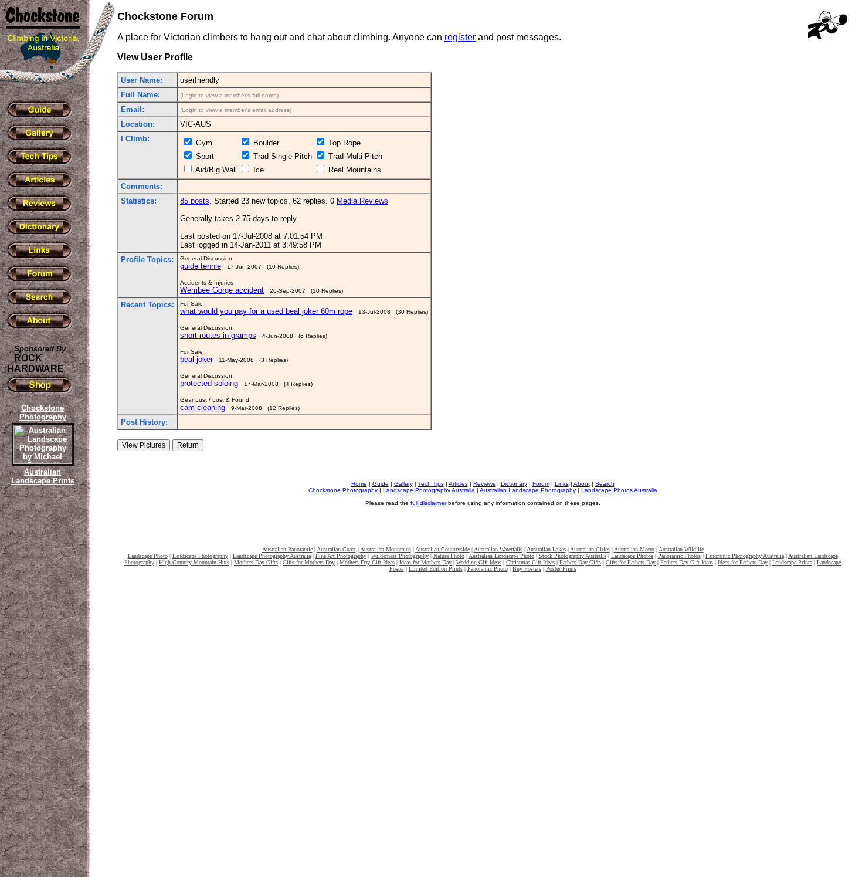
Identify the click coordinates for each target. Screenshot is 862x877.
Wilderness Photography (400, 556)
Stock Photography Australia (572, 556)
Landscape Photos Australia (619, 490)
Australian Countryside (442, 549)
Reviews (484, 483)
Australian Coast (336, 549)
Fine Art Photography (340, 556)
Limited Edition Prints (436, 569)
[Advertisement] (41, 689)
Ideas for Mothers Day (425, 562)
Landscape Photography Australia (429, 490)
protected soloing (209, 383)
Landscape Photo (148, 556)
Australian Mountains (385, 549)
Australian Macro (634, 549)
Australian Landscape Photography (528, 490)
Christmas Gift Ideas (530, 562)
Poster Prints (561, 569)
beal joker (196, 359)
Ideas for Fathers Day (743, 562)
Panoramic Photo (487, 569)
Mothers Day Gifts (256, 562)
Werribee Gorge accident (222, 290)
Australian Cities (590, 549)
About (581, 483)
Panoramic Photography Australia (744, 556)
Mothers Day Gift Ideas (367, 562)
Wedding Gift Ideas (478, 562)
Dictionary (514, 483)
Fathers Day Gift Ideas (686, 562)
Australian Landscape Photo (501, 556)
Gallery (403, 483)
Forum (540, 483)
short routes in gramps (218, 335)
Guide (380, 483)
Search (605, 483)
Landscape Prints (792, 562)
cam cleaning (202, 407)
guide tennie (200, 266)
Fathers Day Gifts (580, 562)
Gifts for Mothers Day (309, 562)
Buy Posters (527, 569)
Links (562, 483)
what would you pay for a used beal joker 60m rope (266, 311)
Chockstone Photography (343, 490)
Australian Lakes (546, 549)
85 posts (194, 201)
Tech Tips (431, 483)
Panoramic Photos (679, 556)
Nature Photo (448, 556)
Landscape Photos (632, 556)
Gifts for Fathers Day (631, 562)
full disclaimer (428, 503)
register (460, 37)
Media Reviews (362, 201)
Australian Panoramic (287, 549)
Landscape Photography (200, 556)
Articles (458, 483)
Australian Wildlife (681, 549)
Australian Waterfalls (498, 549)
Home (359, 483)
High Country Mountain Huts (194, 562)
